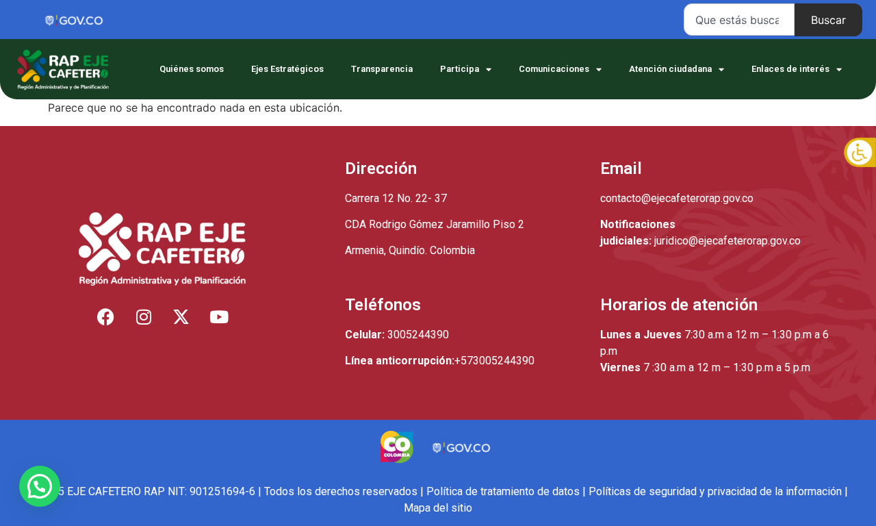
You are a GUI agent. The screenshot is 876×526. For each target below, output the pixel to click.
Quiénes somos (191, 69)
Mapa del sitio (438, 507)
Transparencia (382, 69)
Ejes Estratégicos (287, 69)
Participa (459, 69)
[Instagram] (144, 316)
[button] (39, 486)
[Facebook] (106, 316)
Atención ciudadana (670, 69)
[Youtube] (219, 316)
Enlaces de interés (790, 69)
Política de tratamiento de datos (503, 491)
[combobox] (739, 19)
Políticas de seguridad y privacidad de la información (715, 491)
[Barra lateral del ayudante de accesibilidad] (859, 153)
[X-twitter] (181, 316)
